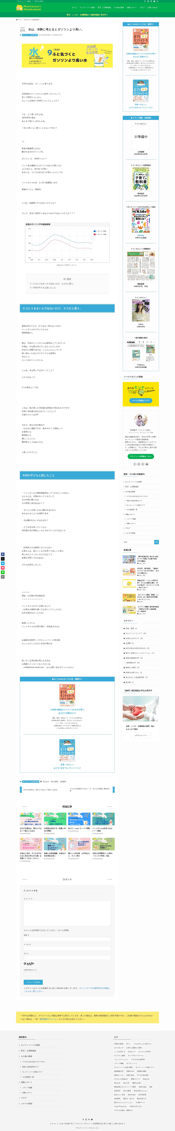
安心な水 (46, 781)
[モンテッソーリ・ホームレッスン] (28, 7)
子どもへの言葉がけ (121, 1079)
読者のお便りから (134, 672)
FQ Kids (141, 235)
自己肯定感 (142, 1095)
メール (27, 944)
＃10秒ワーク (140, 1102)
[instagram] (148, 1)
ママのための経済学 (138, 1059)
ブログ (127, 528)
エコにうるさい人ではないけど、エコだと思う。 (54, 284)
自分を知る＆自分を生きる (137, 648)
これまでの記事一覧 (66, 1123)
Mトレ (128, 1044)
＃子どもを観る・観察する (123, 1110)
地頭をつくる (118, 1075)
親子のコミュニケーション (123, 1102)
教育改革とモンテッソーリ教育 (125, 1087)
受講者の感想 (141, 1071)
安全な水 (146, 1079)
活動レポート (131, 523)
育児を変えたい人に (141, 1091)
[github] (151, 1)
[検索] (157, 1)
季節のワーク (135, 1079)
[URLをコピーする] (3, 577)
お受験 (130, 643)
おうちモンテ (118, 1048)
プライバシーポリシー (83, 1123)
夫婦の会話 (130, 1075)
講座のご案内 (132, 667)
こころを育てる (119, 1052)
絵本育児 (117, 1091)
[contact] (154, 1)
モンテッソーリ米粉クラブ (136, 505)
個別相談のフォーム (48, 1019)
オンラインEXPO (144, 1052)
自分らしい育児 (119, 1095)
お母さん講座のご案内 (134, 1048)
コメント (28, 899)
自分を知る (132, 1095)
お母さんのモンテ (134, 638)
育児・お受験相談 (132, 487)
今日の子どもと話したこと (44, 288)
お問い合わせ (118, 1123)
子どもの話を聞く (143, 1075)
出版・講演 (131, 628)
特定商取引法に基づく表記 (102, 1123)
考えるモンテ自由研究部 (30, 35)
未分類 (130, 682)
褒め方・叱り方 (128, 1098)
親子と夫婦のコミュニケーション (140, 653)
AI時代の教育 (118, 1044)
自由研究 (63, 781)
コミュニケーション (121, 1059)
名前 (26, 935)
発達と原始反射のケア (134, 501)
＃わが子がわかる (120, 1106)
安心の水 (126, 1083)
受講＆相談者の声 (134, 658)
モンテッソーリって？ (136, 633)
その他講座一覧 (132, 509)
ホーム (54, 1123)
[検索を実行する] (156, 542)
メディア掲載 (131, 519)
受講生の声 (130, 1071)
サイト (26, 954)
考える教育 (54, 781)
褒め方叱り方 (141, 1098)
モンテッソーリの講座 (133, 482)
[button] (3, 554)
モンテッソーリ (131, 1063)
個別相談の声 (133, 663)
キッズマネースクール (135, 1055)
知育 (150, 1087)
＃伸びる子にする (135, 1106)
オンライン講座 (119, 1055)
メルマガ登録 (130, 533)
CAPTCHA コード (30, 970)
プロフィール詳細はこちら (141, 456)
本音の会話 (142, 1087)
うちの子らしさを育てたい (143, 1044)
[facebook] (145, 1)
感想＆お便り (137, 1083)
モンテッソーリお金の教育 (123, 1067)
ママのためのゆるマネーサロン (137, 496)
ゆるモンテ (132, 1052)
